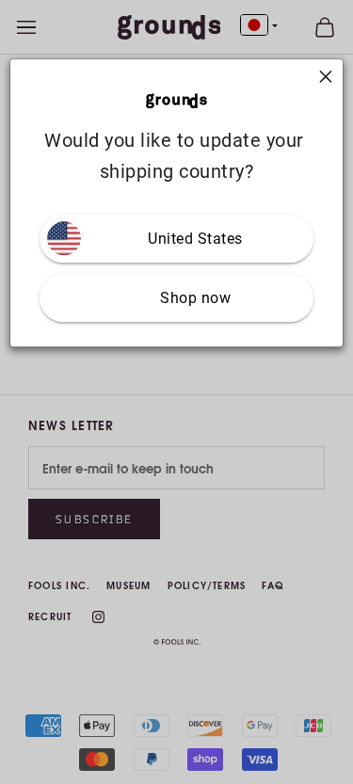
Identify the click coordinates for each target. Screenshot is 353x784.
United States (195, 239)
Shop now (195, 298)
